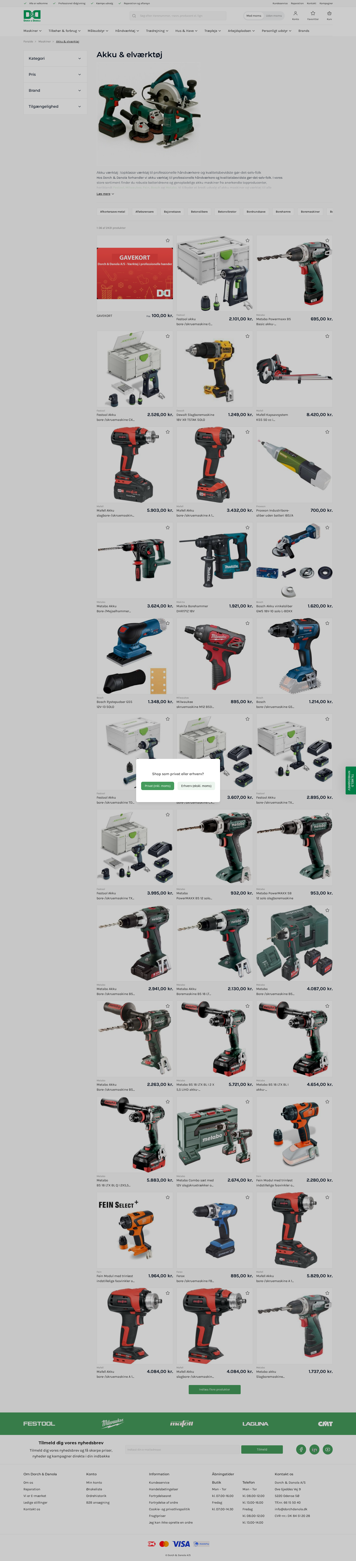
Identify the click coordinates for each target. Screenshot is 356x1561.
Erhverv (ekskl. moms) (196, 786)
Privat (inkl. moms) (157, 786)
